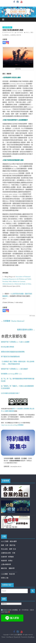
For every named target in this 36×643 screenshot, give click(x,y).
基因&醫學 (13, 541)
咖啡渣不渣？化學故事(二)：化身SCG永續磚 (15, 342)
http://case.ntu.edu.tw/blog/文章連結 (12, 425)
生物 (13, 553)
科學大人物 (4, 578)
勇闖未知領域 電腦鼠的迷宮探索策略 (12, 352)
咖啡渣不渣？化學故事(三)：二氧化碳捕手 (14, 369)
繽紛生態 (5, 568)
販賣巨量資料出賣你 (26, 330)
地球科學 (4, 560)
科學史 (10, 560)
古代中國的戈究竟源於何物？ (10, 393)
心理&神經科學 (6, 564)
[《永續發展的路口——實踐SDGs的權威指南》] (15, 486)
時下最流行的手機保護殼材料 (10, 356)
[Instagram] (7, 42)
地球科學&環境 (7, 27)
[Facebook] (4, 42)
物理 (2, 545)
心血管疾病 (13, 35)
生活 (14, 549)
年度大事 (12, 574)
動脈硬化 (6, 35)
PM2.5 (27, 32)
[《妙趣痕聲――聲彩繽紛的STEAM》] (15, 501)
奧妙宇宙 (12, 545)
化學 (6, 545)
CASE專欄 (4, 574)
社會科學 (4, 557)
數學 (11, 549)
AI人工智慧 (4, 541)
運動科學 (11, 568)
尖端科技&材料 (6, 553)
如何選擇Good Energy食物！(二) (11, 374)
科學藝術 (11, 557)
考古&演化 (4, 549)
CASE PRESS (19, 32)
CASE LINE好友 (12, 610)
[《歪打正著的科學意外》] (15, 517)
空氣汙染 (18, 35)
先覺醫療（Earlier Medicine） (13, 321)
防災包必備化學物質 (7, 347)
